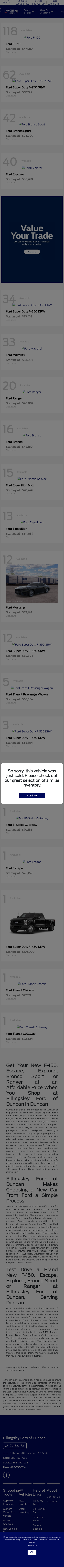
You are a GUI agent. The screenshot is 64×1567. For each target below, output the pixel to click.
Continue (32, 795)
